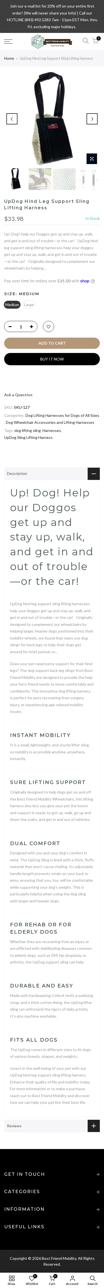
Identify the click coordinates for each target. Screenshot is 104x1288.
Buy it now (52, 359)
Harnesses (51, 430)
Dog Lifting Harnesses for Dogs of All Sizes (62, 415)
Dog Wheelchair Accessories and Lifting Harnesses (50, 422)
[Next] (92, 118)
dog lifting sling (27, 430)
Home (9, 58)
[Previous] (11, 118)
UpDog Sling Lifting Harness (28, 437)
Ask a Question (18, 394)
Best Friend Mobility (59, 1258)
